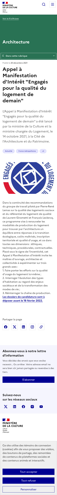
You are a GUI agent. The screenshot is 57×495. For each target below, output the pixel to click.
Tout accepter (28, 472)
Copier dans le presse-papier (41, 327)
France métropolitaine (27, 151)
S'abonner (28, 380)
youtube (41, 407)
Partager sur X (14, 327)
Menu (52, 4)
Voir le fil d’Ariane (11, 18)
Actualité (8, 151)
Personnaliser (28, 489)
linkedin (14, 407)
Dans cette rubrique (16, 56)
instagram (32, 407)
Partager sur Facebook (6, 327)
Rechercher (44, 4)
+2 (43, 151)
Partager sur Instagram (32, 327)
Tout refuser (28, 480)
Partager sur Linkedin (23, 327)
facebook (23, 407)
